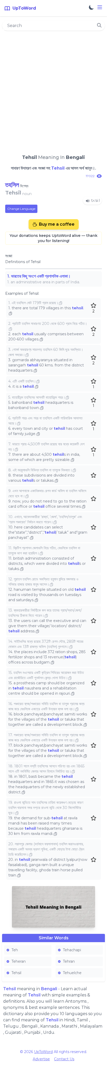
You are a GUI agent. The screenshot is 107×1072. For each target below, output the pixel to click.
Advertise (41, 1059)
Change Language (21, 209)
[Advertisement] (53, 90)
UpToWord (43, 1051)
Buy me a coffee (57, 224)
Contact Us (64, 1059)
